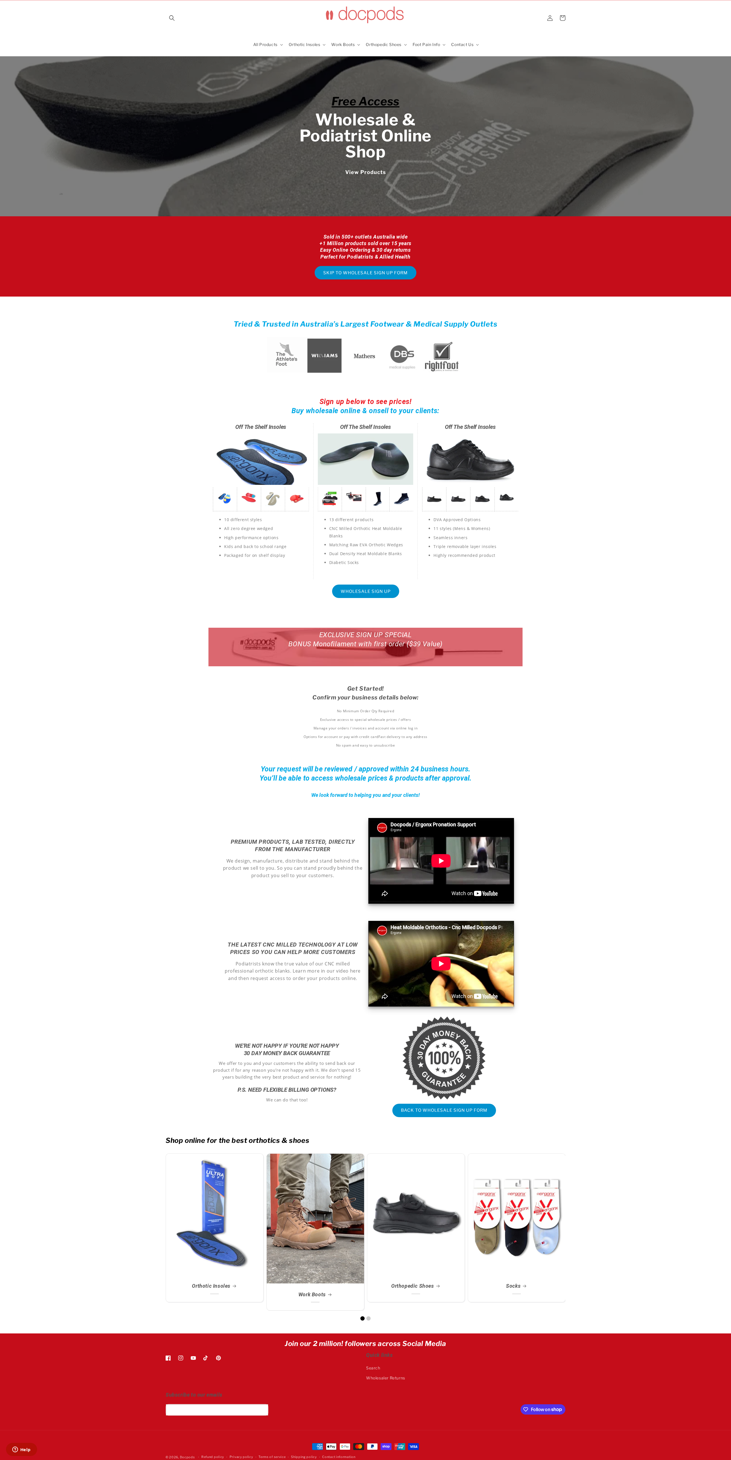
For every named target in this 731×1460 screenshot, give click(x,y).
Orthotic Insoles (211, 1286)
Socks (513, 1286)
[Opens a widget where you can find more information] (21, 1450)
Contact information (338, 1457)
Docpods (187, 1457)
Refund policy (212, 1457)
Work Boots (312, 1294)
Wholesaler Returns (385, 1377)
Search (373, 1367)
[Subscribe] (262, 1410)
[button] (172, 18)
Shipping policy (304, 1457)
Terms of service (272, 1457)
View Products (365, 172)
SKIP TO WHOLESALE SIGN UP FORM (365, 272)
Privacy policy (241, 1457)
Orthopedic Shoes (412, 1286)
